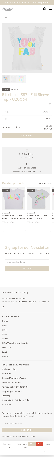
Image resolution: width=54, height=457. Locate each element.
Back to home (45, 183)
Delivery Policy (9, 369)
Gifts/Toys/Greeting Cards (15, 343)
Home (4, 17)
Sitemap (6, 395)
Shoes (5, 338)
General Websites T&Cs (14, 378)
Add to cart (26, 135)
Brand (5, 321)
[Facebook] (3, 307)
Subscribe (27, 268)
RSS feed (6, 404)
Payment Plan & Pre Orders (15, 365)
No (39, 444)
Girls (4, 330)
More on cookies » (47, 448)
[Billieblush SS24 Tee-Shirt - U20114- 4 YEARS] (13, 198)
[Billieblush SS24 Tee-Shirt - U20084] (38, 198)
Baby (4, 334)
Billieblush (15, 89)
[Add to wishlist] (50, 104)
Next (51, 231)
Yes (32, 444)
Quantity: (6, 127)
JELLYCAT (6, 347)
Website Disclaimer (11, 382)
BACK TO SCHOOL (10, 316)
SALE (4, 352)
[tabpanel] (27, 48)
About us (6, 373)
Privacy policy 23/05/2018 (15, 387)
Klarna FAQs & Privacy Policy (16, 400)
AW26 (5, 356)
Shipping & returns (12, 391)
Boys (4, 325)
